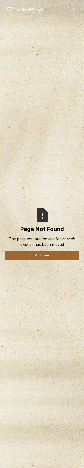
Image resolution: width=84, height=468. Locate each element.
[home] (23, 10)
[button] (73, 10)
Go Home (42, 255)
